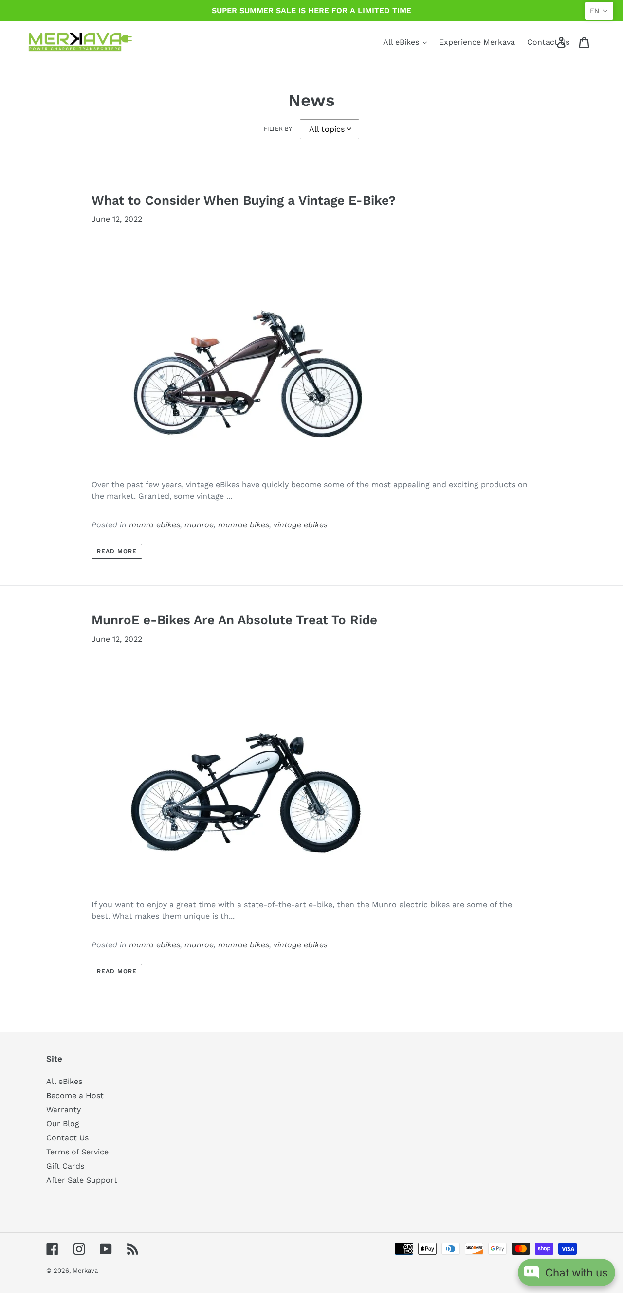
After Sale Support (81, 1180)
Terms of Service (77, 1151)
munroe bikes (243, 524)
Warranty (63, 1109)
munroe (199, 524)
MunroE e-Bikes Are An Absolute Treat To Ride (234, 619)
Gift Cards (65, 1166)
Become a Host (75, 1095)
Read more (117, 551)
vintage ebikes (301, 524)
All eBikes (64, 1081)
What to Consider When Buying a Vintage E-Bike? (244, 200)
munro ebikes (154, 524)
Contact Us (67, 1137)
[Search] (547, 42)
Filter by (278, 128)
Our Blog (62, 1123)
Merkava (85, 1270)
